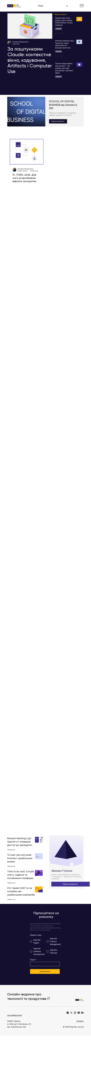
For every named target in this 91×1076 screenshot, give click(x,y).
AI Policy (80, 1021)
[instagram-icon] (75, 1012)
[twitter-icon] (71, 1012)
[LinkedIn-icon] (82, 1012)
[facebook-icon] (78, 1012)
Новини (58, 29)
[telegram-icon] (67, 1012)
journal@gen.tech (14, 1015)
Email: (33, 960)
